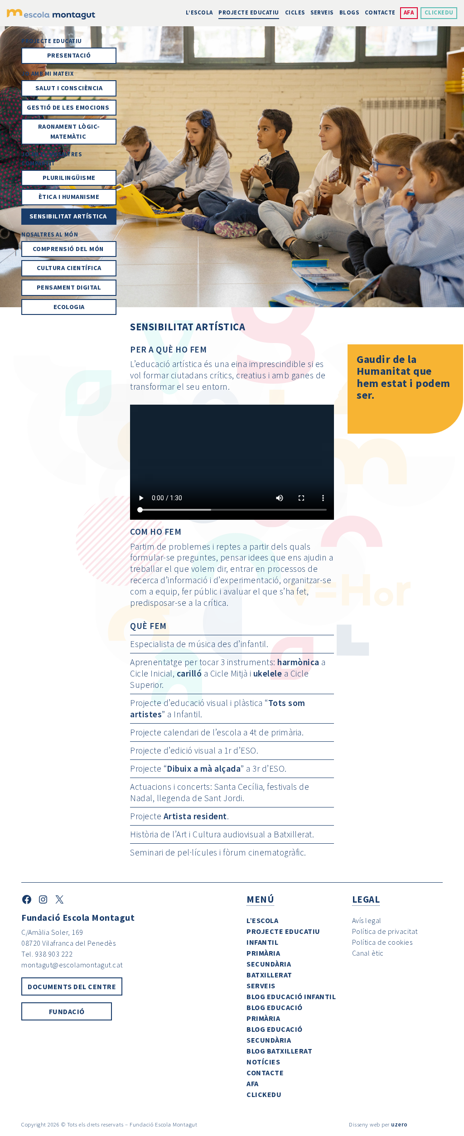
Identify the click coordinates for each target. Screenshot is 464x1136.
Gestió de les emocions (69, 107)
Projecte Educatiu (248, 12)
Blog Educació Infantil (291, 996)
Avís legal (367, 920)
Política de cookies (382, 942)
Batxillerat (269, 974)
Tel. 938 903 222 (46, 953)
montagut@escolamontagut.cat (72, 964)
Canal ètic (368, 952)
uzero (399, 1124)
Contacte (380, 12)
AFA (409, 12)
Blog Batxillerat (279, 1050)
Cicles (295, 12)
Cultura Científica (69, 268)
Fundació (67, 1011)
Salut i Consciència (69, 88)
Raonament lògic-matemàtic (69, 131)
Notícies (263, 1061)
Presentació (69, 55)
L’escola (199, 12)
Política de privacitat (385, 931)
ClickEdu (439, 12)
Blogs (349, 12)
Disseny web (364, 1124)
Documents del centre (72, 986)
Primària (263, 952)
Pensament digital (69, 287)
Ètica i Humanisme (69, 197)
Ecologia (69, 307)
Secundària (268, 963)
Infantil (262, 942)
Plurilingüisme (69, 178)
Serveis (322, 12)
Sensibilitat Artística (69, 216)
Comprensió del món (69, 249)
